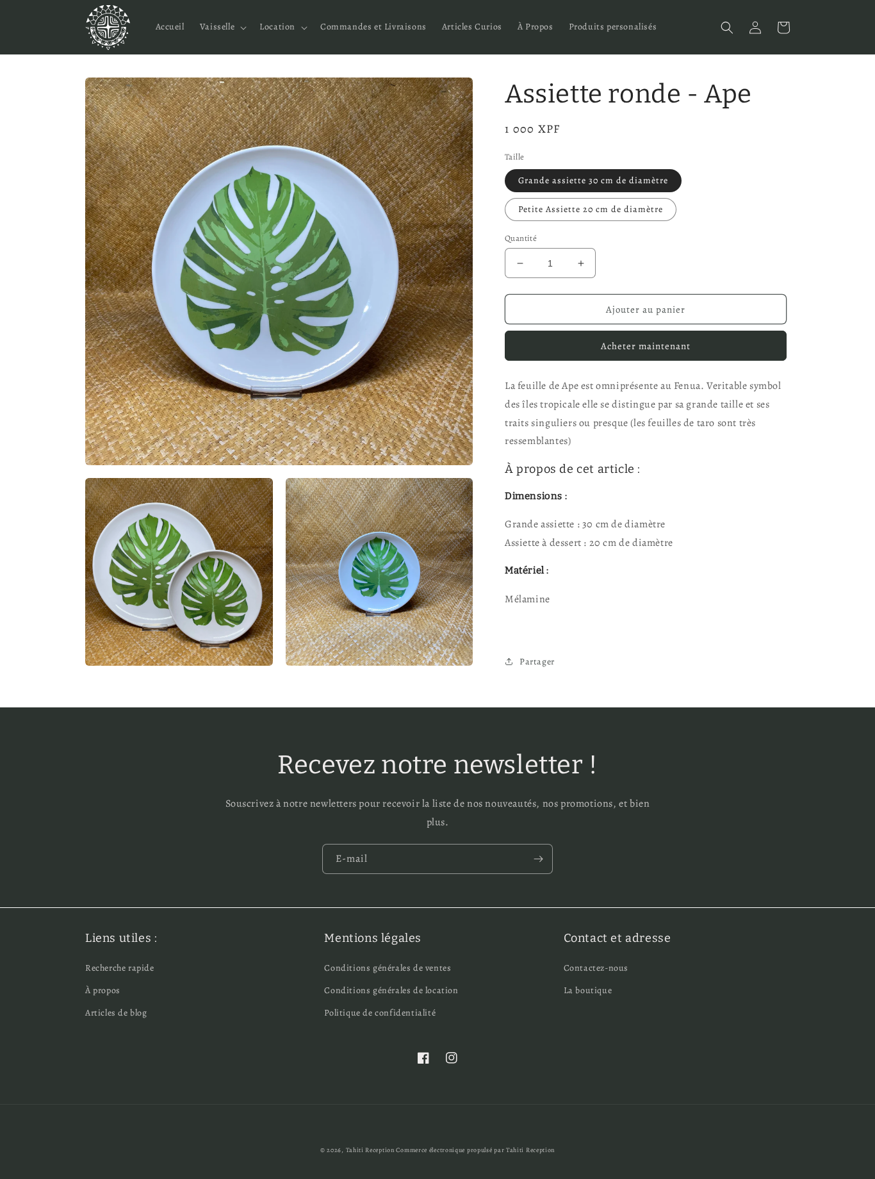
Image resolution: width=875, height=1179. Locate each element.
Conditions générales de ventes (387, 968)
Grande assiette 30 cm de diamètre (593, 180)
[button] (222, 26)
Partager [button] (537, 661)
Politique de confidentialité (380, 1013)
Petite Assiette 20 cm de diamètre (590, 209)
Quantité (521, 238)
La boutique (588, 990)
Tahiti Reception (370, 1150)
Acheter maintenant (646, 346)
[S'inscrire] (538, 859)
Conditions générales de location (391, 990)
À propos (102, 990)
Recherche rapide (119, 968)
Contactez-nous (596, 968)
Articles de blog (116, 1013)
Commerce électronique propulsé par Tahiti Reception (475, 1150)
